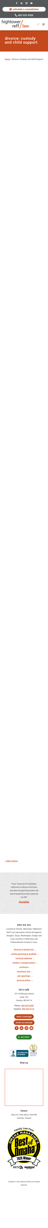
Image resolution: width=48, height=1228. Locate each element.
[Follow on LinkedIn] (22, 3)
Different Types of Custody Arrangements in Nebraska (24, 516)
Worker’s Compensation (23, 963)
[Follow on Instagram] (26, 3)
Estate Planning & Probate (24, 954)
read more (11, 139)
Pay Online (25, 1037)
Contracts (23, 967)
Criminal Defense (24, 958)
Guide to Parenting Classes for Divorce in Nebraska (21, 432)
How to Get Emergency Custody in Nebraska (21, 597)
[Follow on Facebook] (17, 3)
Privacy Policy (24, 980)
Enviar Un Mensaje (24, 1022)
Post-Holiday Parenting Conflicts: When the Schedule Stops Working (22, 364)
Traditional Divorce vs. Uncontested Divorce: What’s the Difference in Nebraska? (22, 278)
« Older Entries (11, 861)
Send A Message (24, 1016)
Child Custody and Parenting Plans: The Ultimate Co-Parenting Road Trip (21, 105)
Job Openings (23, 976)
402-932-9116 (28, 1009)
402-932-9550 (25, 15)
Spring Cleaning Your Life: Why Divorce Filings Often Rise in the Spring (23, 191)
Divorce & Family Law (24, 950)
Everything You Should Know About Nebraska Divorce (21, 803)
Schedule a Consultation (26, 9)
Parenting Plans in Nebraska (19, 659)
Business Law (23, 972)
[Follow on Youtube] (31, 3)
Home (7, 59)
